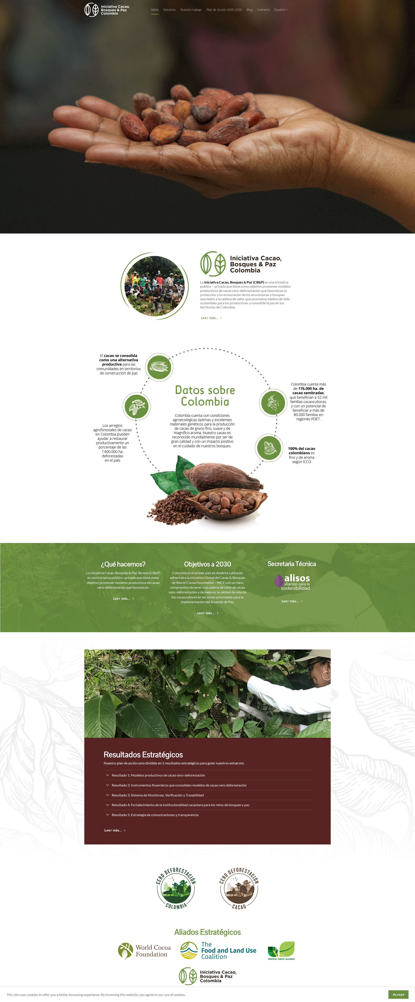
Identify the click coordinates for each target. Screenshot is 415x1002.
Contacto (263, 10)
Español (279, 10)
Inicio (154, 10)
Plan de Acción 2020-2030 (224, 10)
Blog (249, 10)
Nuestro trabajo (191, 10)
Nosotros (169, 10)
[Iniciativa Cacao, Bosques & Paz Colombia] (112, 9)
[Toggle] (108, 775)
